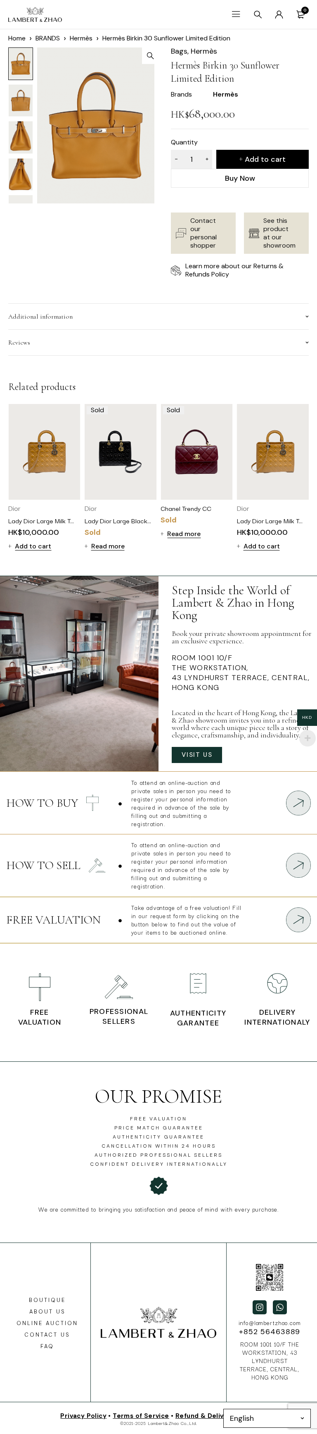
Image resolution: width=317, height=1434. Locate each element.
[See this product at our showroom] (254, 233)
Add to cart (265, 159)
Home (17, 38)
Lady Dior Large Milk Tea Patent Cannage (66, 520)
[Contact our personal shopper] (181, 233)
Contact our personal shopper (203, 233)
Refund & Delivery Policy (216, 1416)
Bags (179, 51)
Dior (14, 508)
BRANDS (47, 38)
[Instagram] (260, 1307)
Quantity (184, 142)
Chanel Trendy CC (186, 508)
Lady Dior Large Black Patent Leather (138, 520)
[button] (150, 55)
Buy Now (240, 178)
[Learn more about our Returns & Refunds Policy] (176, 270)
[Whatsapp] (280, 1307)
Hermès (81, 38)
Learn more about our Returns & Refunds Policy (234, 270)
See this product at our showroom (279, 233)
